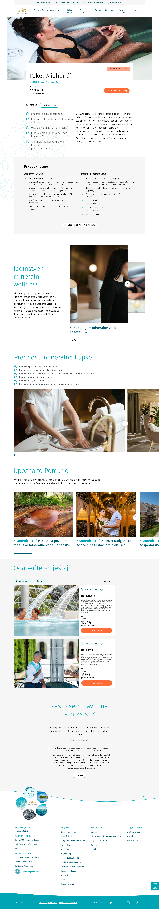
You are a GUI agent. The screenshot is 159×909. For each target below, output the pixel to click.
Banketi (130, 836)
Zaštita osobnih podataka (84, 768)
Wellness (98, 10)
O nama (94, 832)
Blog (55, 2)
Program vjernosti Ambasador (93, 2)
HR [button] (141, 11)
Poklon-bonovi (67, 845)
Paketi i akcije (70, 11)
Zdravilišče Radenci (49, 105)
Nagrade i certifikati (99, 841)
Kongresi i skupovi (123, 11)
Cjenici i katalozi (67, 884)
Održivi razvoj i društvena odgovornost (106, 836)
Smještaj (50, 10)
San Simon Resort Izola (24, 866)
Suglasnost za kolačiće (68, 903)
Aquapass (65, 849)
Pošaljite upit (65, 2)
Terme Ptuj (19, 849)
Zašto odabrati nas (43, 2)
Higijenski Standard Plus (70, 858)
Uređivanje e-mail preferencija (73, 867)
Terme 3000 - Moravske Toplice (27, 840)
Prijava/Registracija (116, 2)
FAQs (63, 880)
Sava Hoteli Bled (21, 831)
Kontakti (76, 2)
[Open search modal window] (136, 11)
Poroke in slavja (133, 841)
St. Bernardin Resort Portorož (27, 857)
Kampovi (60, 10)
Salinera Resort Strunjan (25, 862)
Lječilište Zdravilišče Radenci (26, 844)
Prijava (79, 775)
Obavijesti (95, 849)
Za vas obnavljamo (68, 871)
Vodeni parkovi (83, 11)
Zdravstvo (109, 10)
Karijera (94, 845)
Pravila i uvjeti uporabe (48, 903)
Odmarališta (39, 10)
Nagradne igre (66, 854)
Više (86, 612)
